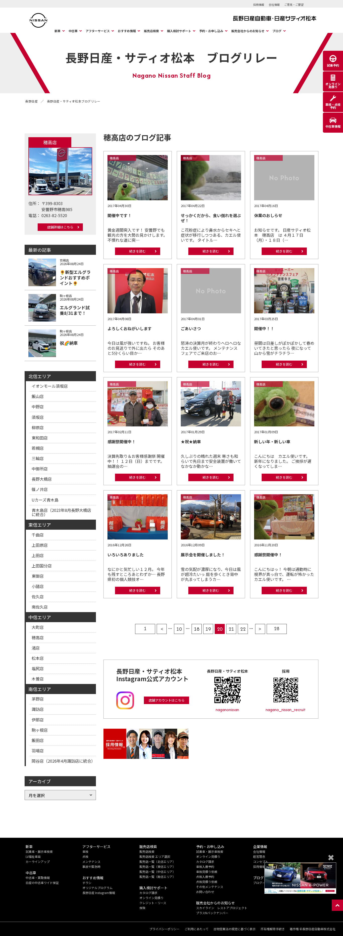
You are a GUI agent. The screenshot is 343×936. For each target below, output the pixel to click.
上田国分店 (42, 566)
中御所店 (40, 469)
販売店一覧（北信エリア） (157, 861)
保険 (142, 908)
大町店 (38, 627)
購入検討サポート (179, 31)
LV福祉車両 (33, 856)
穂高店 (38, 637)
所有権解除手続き (273, 928)
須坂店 (38, 417)
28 (276, 628)
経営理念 (259, 856)
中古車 (73, 31)
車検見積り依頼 (206, 871)
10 (179, 628)
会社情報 (274, 5)
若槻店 (38, 448)
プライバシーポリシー (164, 928)
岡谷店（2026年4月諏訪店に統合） (63, 761)
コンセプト (260, 861)
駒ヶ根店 (40, 730)
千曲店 (38, 535)
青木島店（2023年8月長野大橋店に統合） (61, 512)
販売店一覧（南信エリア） (157, 876)
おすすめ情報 (127, 31)
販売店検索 (151, 31)
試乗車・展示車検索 (39, 851)
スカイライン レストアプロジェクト (221, 908)
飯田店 (38, 740)
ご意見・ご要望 (294, 5)
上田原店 (40, 545)
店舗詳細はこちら (60, 227)
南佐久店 (40, 607)
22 (243, 628)
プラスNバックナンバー (212, 913)
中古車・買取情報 (38, 877)
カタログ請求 (148, 893)
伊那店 (38, 720)
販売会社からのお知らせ (247, 31)
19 (208, 628)
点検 (85, 856)
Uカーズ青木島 (45, 500)
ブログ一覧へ (262, 882)
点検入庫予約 (205, 876)
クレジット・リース (152, 903)
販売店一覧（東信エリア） (157, 866)
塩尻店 (38, 668)
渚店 (36, 648)
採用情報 (258, 5)
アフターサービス (98, 31)
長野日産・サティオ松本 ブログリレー (171, 57)
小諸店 (38, 586)
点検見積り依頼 (206, 881)
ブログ (276, 31)
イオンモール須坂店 (50, 386)
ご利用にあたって (196, 928)
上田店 (38, 555)
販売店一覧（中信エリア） (157, 871)
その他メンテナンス (209, 886)
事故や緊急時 (91, 866)
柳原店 (38, 427)
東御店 (38, 576)
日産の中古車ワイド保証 (42, 882)
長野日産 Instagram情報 (98, 893)
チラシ (86, 882)
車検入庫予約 (205, 866)
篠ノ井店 (40, 489)
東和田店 (40, 438)
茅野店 (38, 699)
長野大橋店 (42, 479)
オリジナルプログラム (97, 887)
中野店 (38, 407)
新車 (57, 31)
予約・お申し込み (211, 31)
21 (231, 628)
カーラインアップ (38, 861)
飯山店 (38, 396)
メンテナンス (91, 861)
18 (196, 628)
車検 (85, 851)
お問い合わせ (205, 892)
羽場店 (38, 751)
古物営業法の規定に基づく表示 (234, 928)
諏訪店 (38, 709)
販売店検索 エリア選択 (154, 856)
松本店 (38, 658)
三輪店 (38, 458)
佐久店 (38, 597)
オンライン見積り (151, 898)
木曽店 (38, 679)
